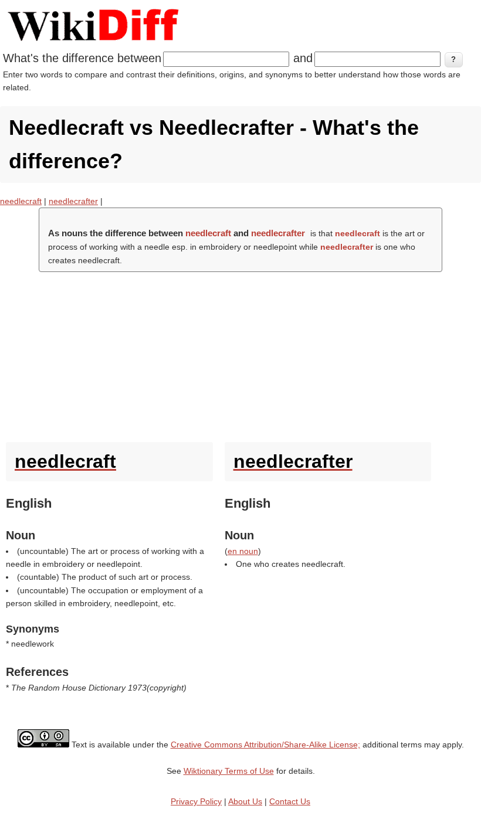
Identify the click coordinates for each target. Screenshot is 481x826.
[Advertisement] (240, 354)
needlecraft (21, 201)
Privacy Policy (196, 801)
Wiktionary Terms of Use (229, 771)
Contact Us (289, 801)
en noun (243, 551)
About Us (245, 801)
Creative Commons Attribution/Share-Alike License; (265, 744)
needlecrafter (73, 201)
